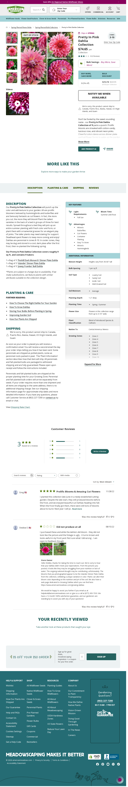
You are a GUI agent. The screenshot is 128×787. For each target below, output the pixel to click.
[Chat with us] (120, 780)
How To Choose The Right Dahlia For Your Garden (33, 303)
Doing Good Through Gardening (73, 721)
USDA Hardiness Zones (55, 717)
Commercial (32, 736)
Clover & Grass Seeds (33, 700)
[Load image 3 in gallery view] (12, 64)
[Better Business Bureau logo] (112, 757)
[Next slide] (69, 58)
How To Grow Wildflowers (53, 692)
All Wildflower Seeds (36, 685)
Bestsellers (32, 742)
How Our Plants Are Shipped (23, 319)
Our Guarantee (13, 707)
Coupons (31, 731)
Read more (77, 509)
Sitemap (10, 736)
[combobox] (46, 475)
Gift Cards (31, 726)
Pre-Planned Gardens (32, 714)
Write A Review (100, 451)
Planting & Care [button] (58, 187)
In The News (74, 730)
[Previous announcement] (7, 2)
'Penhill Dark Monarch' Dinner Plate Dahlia (38, 260)
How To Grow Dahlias (20, 307)
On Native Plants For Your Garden (70, 2)
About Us (72, 685)
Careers (72, 735)
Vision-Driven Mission (74, 712)
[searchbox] (20, 475)
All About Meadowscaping (55, 709)
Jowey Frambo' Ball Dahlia (30, 266)
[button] (118, 9)
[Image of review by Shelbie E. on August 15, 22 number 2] (60, 549)
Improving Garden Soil (20, 315)
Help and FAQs (13, 712)
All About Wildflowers (52, 700)
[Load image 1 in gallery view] (12, 38)
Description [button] (35, 187)
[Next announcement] (118, 2)
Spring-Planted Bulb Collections (46, 27)
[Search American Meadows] (43, 10)
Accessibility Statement (11, 725)
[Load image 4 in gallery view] (12, 78)
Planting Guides (54, 685)
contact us (51, 397)
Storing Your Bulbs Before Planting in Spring (31, 311)
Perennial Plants (34, 707)
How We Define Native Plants (75, 703)
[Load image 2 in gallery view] (12, 51)
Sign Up (101, 656)
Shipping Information (11, 692)
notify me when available (99, 95)
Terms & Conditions (60, 760)
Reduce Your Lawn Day (56, 731)
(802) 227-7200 (105, 700)
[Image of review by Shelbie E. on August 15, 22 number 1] (46, 549)
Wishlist (9, 685)
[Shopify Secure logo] (94, 757)
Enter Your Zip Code (112, 42)
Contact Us (11, 718)
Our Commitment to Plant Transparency (76, 693)
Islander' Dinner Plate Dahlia (31, 263)
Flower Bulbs (33, 721)
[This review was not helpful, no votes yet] (111, 516)
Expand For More (93, 364)
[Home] (7, 27)
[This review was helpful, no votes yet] (107, 516)
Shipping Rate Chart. (20, 407)
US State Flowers (55, 724)
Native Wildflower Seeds (35, 692)
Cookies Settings (14, 731)
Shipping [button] (78, 187)
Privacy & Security (42, 760)
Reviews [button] (94, 187)
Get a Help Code (13, 742)
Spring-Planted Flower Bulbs (21, 27)
